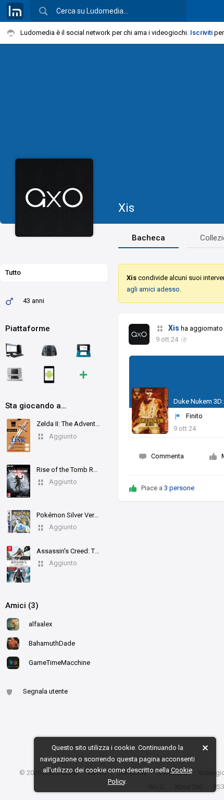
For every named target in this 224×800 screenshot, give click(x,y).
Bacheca (148, 238)
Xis (126, 207)
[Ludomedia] (15, 11)
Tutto (13, 272)
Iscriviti (201, 33)
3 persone (179, 488)
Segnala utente (45, 691)
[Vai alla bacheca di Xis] (139, 334)
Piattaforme (27, 328)
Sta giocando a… (35, 405)
